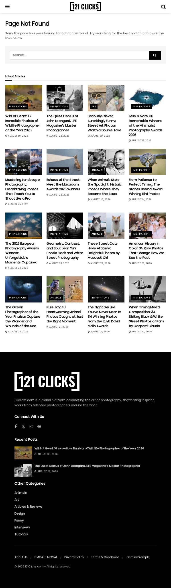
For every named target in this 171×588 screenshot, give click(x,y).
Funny (19, 520)
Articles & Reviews (28, 506)
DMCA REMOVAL (46, 557)
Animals (97, 170)
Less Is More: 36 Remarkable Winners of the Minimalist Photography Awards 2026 (146, 125)
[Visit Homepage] (85, 6)
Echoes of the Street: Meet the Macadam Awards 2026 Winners (63, 184)
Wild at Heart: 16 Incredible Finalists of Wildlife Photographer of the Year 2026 (22, 123)
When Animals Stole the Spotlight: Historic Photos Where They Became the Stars (105, 186)
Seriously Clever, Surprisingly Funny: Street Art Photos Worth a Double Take (104, 123)
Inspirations (18, 106)
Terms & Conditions (105, 557)
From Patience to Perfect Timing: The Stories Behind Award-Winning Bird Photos (146, 186)
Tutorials (21, 534)
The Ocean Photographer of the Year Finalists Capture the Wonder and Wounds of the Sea (22, 316)
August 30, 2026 (17, 136)
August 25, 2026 (17, 204)
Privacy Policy (74, 557)
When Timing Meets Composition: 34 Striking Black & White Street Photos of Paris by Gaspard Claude (146, 316)
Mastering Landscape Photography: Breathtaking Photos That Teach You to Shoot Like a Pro (22, 189)
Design (19, 513)
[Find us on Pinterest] (39, 426)
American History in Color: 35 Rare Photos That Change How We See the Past (146, 250)
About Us (20, 557)
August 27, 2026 (100, 136)
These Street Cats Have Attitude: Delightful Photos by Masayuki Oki (104, 250)
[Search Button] (163, 6)
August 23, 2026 (59, 263)
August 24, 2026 (141, 199)
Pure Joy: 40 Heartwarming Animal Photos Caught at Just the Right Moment (65, 314)
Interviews (22, 527)
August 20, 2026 (141, 331)
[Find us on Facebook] (15, 426)
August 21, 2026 (59, 327)
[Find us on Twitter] (23, 426)
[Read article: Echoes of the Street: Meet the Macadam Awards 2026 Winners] (65, 162)
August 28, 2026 (59, 136)
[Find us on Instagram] (31, 426)
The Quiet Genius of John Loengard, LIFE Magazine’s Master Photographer (62, 123)
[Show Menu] (7, 6)
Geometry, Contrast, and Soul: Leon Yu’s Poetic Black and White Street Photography (65, 250)
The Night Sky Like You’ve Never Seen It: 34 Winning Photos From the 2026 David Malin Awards (104, 316)
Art (94, 106)
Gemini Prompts (138, 557)
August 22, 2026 (100, 263)
